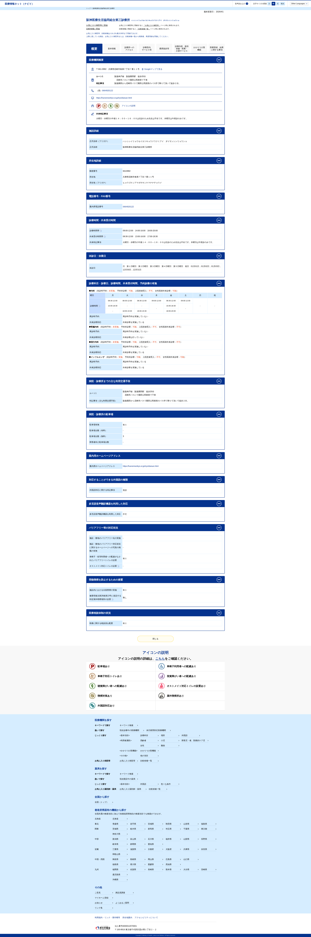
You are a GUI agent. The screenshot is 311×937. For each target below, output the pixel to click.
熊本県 (169, 869)
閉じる (155, 639)
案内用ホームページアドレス (102, 466)
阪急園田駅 (139, 391)
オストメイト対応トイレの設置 (103, 566)
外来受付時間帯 (96, 236)
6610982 (126, 171)
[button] (299, 3)
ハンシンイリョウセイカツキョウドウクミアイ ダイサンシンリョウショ (155, 141)
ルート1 (93, 393)
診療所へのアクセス (129, 48)
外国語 (184, 735)
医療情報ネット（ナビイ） (19, 3)
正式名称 (93, 147)
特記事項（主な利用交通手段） (103, 401)
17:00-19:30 (152, 236)
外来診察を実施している (133, 322)
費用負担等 (164, 49)
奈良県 (204, 849)
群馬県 (151, 829)
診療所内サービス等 (147, 48)
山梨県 (186, 839)
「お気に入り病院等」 (151, 25)
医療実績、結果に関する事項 (217, 48)
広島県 (169, 859)
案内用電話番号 (96, 207)
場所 (163, 735)
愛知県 (151, 844)
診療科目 (144, 735)
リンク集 (99, 908)
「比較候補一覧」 (143, 29)
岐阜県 (115, 844)
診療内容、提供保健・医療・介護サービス (182, 48)
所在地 (92, 177)
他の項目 (144, 756)
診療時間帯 (94, 231)
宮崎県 (204, 869)
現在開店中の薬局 (127, 779)
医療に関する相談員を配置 (101, 623)
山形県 (186, 824)
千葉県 (186, 829)
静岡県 (133, 844)
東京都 (204, 829)
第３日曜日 (155, 266)
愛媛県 (151, 864)
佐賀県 (133, 869)
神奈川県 (116, 834)
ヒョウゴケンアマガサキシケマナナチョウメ (142, 183)
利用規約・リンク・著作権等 (107, 917)
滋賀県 (133, 849)
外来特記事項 (95, 242)
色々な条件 (166, 784)
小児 (163, 740)
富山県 (133, 839)
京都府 (151, 849)
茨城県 (115, 829)
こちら (160, 658)
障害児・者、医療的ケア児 (193, 740)
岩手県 (133, 824)
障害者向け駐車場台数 (99, 442)
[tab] (94, 49)
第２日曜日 (143, 266)
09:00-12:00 (128, 231)
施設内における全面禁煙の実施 (103, 590)
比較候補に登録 (93, 29)
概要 (94, 48)
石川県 (151, 839)
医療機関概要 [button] (96, 59)
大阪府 (169, 849)
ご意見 (98, 893)
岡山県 (151, 859)
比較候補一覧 (146, 761)
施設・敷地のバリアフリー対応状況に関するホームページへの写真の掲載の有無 (105, 547)
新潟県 (115, 839)
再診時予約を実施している (134, 362)
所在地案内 (127, 917)
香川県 (133, 864)
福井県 (169, 839)
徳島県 (115, 864)
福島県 (204, 824)
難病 (163, 746)
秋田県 (169, 824)
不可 (125, 514)
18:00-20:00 (152, 231)
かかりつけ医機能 (199, 48)
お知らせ (99, 903)
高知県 (169, 864)
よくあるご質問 (122, 903)
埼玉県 (169, 829)
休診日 (92, 268)
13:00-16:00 (140, 236)
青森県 (115, 824)
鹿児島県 (116, 875)
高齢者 (143, 740)
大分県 (186, 869)
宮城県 (151, 824)
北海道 (115, 819)
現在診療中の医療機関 (129, 730)
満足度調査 (120, 893)
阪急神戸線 (128, 391)
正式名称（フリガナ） (99, 141)
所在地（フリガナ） (98, 183)
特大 (282, 4)
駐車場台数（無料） (98, 436)
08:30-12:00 (128, 236)
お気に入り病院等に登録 (97, 25)
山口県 (186, 859)
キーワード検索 (126, 725)
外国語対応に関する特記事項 (102, 490)
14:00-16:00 (140, 231)
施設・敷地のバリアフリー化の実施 (105, 538)
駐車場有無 (94, 425)
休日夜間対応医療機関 (156, 730)
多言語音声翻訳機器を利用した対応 (105, 514)
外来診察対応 (95, 322)
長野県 (204, 839)
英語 (125, 490)
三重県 (115, 849)
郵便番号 (93, 171)
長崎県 (151, 869)
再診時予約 (94, 316)
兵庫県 (186, 849)
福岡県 (115, 869)
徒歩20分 (150, 391)
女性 (142, 746)
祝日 (187, 266)
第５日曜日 (178, 266)
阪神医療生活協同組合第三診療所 (137, 147)
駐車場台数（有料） (98, 430)
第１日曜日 (131, 266)
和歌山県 (116, 854)
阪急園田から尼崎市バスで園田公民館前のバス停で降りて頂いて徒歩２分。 (156, 401)
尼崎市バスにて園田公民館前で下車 (139, 395)
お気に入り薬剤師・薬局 (130, 789)
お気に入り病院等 (127, 761)
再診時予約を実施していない (135, 316)
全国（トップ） (101, 802)
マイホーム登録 (101, 898)
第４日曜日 (166, 266)
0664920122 (107, 91)
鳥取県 (115, 859)
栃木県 (133, 829)
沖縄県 (115, 880)
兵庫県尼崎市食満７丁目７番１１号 (138, 177)
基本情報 (112, 49)
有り (125, 425)
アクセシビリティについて (146, 917)
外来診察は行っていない (133, 337)
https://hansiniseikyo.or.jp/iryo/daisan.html (114, 98)
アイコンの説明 (128, 106)
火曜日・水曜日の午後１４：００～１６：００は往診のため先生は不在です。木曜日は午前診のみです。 (168, 242)
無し (125, 598)
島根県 (133, 859)
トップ (88, 8)
